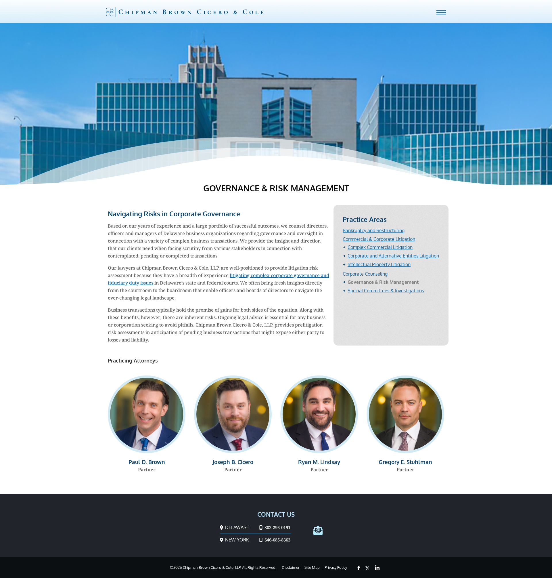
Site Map (312, 567)
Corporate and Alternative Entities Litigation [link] (393, 256)
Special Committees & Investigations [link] (386, 290)
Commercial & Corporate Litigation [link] (379, 239)
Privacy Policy (336, 567)
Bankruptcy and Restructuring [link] (374, 230)
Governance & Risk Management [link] (383, 282)
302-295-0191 (276, 527)
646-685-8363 (276, 540)
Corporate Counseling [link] (365, 274)
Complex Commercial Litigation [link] (380, 247)
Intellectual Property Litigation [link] (379, 264)
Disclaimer (291, 567)
